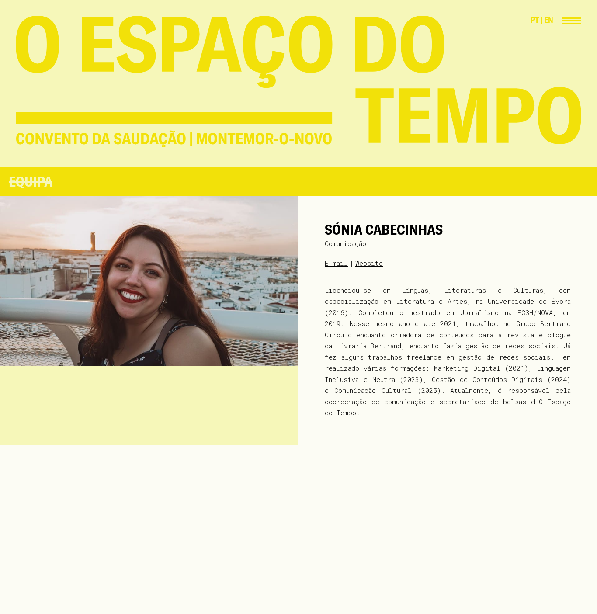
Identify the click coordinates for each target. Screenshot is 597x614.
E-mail (336, 263)
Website (369, 263)
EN (548, 20)
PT (535, 20)
